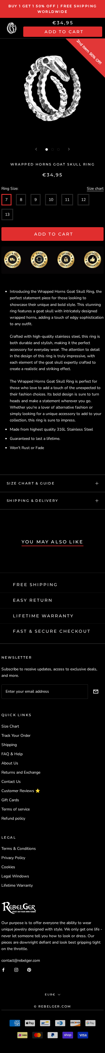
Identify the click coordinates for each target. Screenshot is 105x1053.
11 (67, 199)
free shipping (35, 584)
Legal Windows (15, 876)
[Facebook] (3, 969)
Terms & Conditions (18, 848)
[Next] (69, 149)
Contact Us (11, 781)
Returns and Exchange (20, 772)
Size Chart (10, 726)
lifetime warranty (43, 615)
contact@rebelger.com (20, 960)
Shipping (9, 744)
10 (51, 199)
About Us (9, 763)
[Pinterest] (29, 969)
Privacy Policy (13, 857)
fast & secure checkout (52, 631)
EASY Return (33, 600)
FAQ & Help (12, 754)
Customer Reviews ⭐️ (20, 790)
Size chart (95, 188)
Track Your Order (16, 735)
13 (7, 214)
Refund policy (13, 818)
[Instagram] (16, 969)
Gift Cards (10, 800)
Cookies (8, 867)
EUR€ (50, 994)
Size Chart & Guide (31, 483)
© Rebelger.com (52, 1006)
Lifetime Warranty (17, 885)
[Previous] (36, 149)
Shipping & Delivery (33, 500)
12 (83, 199)
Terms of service (15, 809)
